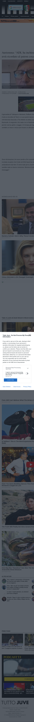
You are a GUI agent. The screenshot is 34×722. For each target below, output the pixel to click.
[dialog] (17, 361)
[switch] (26, 373)
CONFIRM (10, 380)
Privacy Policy (27, 386)
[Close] (30, 335)
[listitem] (17, 368)
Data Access (16, 386)
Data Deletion (7, 386)
